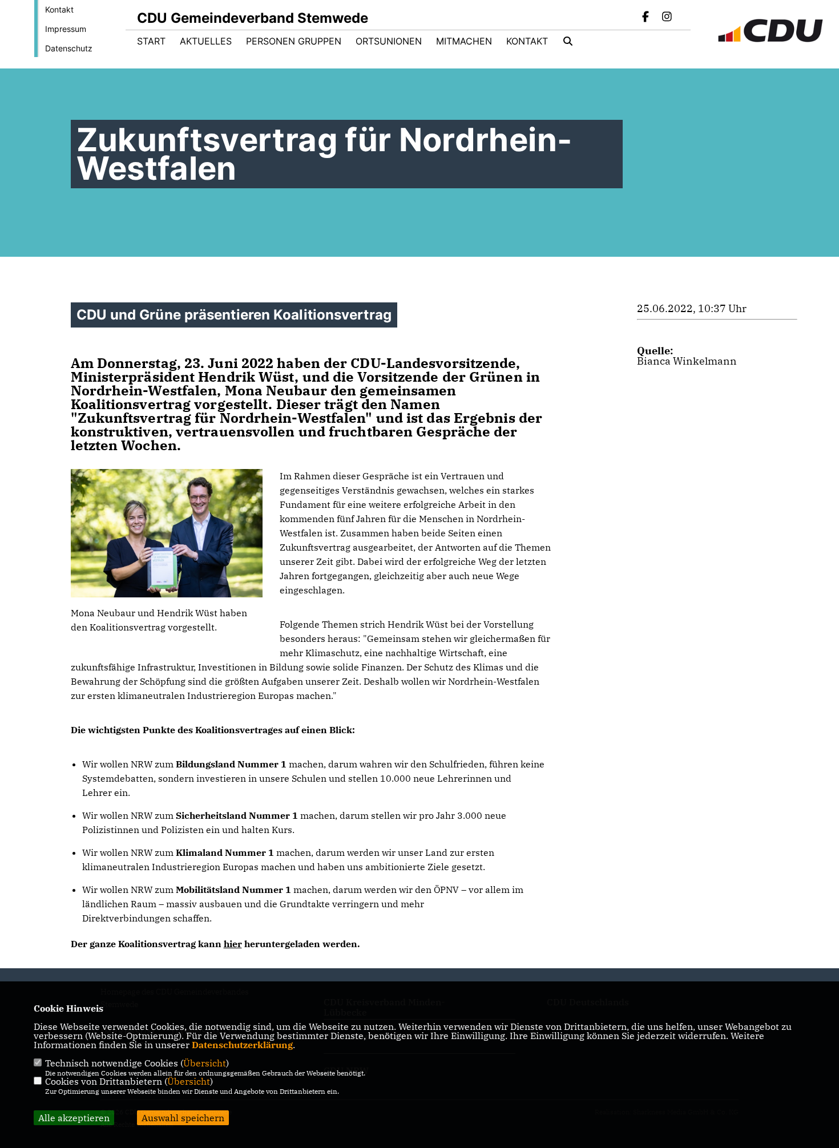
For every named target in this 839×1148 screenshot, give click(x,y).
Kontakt (59, 9)
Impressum (65, 29)
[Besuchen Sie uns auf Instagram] (666, 18)
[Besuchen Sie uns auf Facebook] (646, 18)
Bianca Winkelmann (687, 360)
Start (151, 41)
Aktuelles (206, 41)
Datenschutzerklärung (242, 1044)
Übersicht (204, 1063)
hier (233, 943)
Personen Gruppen (293, 41)
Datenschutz (68, 48)
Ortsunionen (389, 41)
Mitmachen (464, 41)
